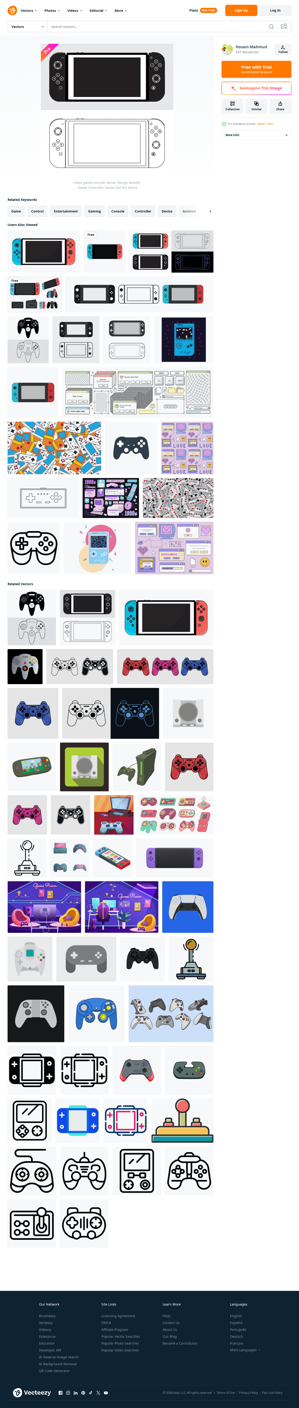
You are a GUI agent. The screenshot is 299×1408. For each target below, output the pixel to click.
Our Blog (170, 1336)
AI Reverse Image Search (59, 1357)
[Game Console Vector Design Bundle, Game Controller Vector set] (171, 251)
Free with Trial (256, 69)
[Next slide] (206, 211)
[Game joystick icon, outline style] (34, 548)
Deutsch (236, 1336)
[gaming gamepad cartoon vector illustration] (137, 1070)
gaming (94, 211)
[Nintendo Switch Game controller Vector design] (44, 251)
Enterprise (47, 1336)
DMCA (106, 1322)
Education (47, 1343)
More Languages (243, 1350)
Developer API (50, 1350)
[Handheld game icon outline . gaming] (30, 1120)
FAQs (167, 1316)
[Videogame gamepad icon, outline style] (27, 857)
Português (238, 1329)
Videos (72, 10)
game (16, 211)
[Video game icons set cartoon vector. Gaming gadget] (69, 857)
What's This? (265, 124)
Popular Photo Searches (120, 1343)
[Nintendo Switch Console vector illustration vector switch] (139, 294)
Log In (275, 10)
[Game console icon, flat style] (188, 713)
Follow (283, 52)
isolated (189, 211)
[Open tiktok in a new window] (91, 1393)
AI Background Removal (58, 1364)
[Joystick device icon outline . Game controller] (189, 1171)
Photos (50, 10)
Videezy (45, 1329)
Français (236, 1343)
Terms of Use (226, 1392)
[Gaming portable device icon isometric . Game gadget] (112, 857)
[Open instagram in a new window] (68, 1393)
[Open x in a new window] (98, 1393)
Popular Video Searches (120, 1350)
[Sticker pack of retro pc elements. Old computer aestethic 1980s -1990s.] (110, 498)
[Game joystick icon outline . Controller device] (84, 1223)
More (119, 10)
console (117, 211)
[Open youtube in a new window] (106, 1393)
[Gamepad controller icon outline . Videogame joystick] (84, 1171)
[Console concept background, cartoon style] (114, 815)
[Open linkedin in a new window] (76, 1393)
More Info (232, 135)
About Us (170, 1329)
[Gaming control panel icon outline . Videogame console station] (32, 1223)
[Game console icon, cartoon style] (137, 767)
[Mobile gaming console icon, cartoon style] (32, 767)
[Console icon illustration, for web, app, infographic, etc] (32, 1070)
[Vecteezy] (12, 10)
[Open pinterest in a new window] (83, 1393)
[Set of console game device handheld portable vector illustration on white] (34, 294)
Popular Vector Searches (120, 1336)
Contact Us (171, 1322)
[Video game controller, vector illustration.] (79, 666)
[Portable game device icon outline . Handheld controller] (137, 1171)
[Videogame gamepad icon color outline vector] (191, 959)
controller (143, 211)
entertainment (66, 211)
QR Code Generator (54, 1370)
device (167, 211)
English (236, 1316)
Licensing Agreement (118, 1316)
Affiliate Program (114, 1329)
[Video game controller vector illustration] (187, 907)
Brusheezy (47, 1316)
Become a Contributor (180, 1343)
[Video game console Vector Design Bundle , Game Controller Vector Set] (28, 339)
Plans (193, 10)
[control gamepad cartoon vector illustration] (189, 1070)
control (37, 211)
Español (236, 1322)
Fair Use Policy (272, 1392)
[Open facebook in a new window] (60, 1393)
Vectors (27, 10)
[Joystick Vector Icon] (182, 1120)
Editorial (96, 10)
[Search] (271, 26)
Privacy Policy (248, 1392)
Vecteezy (46, 1322)
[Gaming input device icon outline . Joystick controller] (32, 1171)
